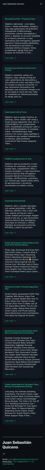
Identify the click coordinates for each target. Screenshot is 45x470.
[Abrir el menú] (41, 3)
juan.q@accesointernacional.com (23, 459)
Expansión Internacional (15, 201)
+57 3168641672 (20, 461)
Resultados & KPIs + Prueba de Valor (20, 19)
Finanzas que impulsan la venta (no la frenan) (20, 69)
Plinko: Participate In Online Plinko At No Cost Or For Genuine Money (22, 244)
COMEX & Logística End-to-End (18, 159)
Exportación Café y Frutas (16, 112)
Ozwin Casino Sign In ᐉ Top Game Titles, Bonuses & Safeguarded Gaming (22, 385)
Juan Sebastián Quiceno (13, 4)
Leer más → (10, 58)
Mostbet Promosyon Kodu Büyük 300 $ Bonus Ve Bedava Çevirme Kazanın (21, 332)
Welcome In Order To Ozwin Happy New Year (21, 288)
